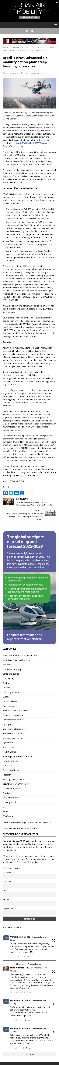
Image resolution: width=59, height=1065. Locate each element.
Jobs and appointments (13, 738)
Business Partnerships (12, 669)
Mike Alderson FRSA (20, 967)
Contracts (7, 683)
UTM (5, 806)
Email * (5, 890)
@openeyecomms (41, 968)
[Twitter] (32, 31)
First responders (10, 706)
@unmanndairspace (39, 937)
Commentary (8, 678)
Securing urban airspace (13, 779)
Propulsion (7, 765)
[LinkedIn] (26, 31)
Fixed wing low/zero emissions (16, 710)
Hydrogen (7, 724)
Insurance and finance (12, 733)
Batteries (7, 664)
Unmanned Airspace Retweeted (31, 964)
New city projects (10, 761)
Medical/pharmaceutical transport (18, 756)
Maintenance (8, 747)
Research (7, 774)
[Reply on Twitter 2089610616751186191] (11, 992)
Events (6, 696)
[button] (57, 2)
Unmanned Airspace (20, 936)
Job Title (6, 900)
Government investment (13, 719)
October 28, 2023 (12, 73)
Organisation (8, 908)
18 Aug (13, 971)
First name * (8, 873)
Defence (6, 687)
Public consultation (11, 770)
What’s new (8, 816)
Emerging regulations (12, 692)
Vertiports (7, 811)
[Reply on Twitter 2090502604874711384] (11, 956)
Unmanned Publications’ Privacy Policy (20, 828)
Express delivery (10, 701)
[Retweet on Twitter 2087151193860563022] (16, 1048)
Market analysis (10, 752)
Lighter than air (9, 742)
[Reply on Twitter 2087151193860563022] (11, 1048)
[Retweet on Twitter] (17, 964)
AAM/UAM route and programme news (20, 655)
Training (6, 793)
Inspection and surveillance (15, 729)
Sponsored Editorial (11, 788)
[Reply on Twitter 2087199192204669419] (11, 1020)
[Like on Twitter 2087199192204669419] (21, 1020)
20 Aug (13, 940)
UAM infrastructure (11, 797)
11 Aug (13, 1003)
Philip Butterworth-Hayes (33, 73)
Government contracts (13, 715)
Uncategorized (9, 802)
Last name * (7, 882)
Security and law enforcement (16, 784)
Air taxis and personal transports (17, 660)
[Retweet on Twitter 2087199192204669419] (16, 1020)
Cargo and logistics (11, 674)
